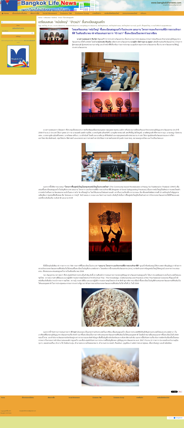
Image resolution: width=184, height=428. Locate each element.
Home (40, 18)
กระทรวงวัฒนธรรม (59, 25)
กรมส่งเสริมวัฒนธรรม (72, 25)
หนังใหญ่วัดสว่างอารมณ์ (129, 25)
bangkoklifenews (166, 25)
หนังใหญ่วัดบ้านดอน (115, 25)
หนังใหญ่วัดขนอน (103, 25)
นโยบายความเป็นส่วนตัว (29, 40)
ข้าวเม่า (50, 25)
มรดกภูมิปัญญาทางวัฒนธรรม (88, 25)
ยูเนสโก (139, 25)
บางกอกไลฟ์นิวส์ (156, 25)
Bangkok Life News (6, 413)
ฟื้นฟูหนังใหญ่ (146, 25)
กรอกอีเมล (5, 31)
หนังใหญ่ (44, 25)
